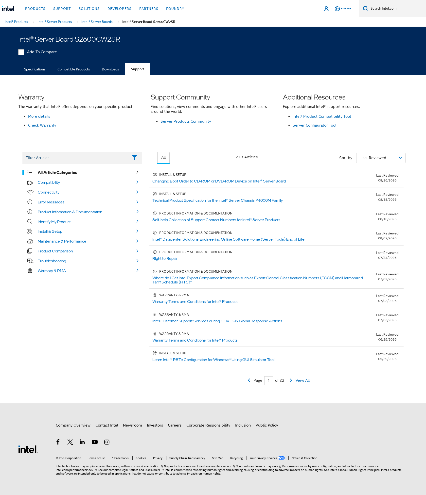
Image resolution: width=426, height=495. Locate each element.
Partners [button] (148, 8)
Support (137, 69)
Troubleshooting (52, 260)
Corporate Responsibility (208, 425)
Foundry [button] (175, 8)
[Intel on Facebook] (58, 442)
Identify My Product (54, 221)
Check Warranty (42, 125)
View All (303, 380)
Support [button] (62, 8)
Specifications (35, 69)
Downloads (110, 69)
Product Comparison (55, 250)
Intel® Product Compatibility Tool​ (322, 116)
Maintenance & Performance (62, 241)
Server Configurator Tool (314, 125)
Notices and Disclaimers (144, 470)
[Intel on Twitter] (70, 442)
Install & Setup (50, 231)
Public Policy (267, 425)
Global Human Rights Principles (359, 470)
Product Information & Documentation (70, 211)
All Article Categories (57, 172)
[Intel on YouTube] (94, 442)
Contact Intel (106, 425)
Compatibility (49, 182)
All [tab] (163, 157)
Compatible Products (73, 69)
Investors (155, 425)
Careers (174, 425)
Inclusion (243, 425)
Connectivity (48, 192)
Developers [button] (119, 8)
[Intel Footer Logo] (28, 448)
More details (39, 116)
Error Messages (51, 201)
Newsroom (132, 425)
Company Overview (73, 425)
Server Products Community (185, 121)
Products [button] (35, 8)
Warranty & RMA (52, 270)
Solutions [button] (89, 8)
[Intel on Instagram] (107, 442)
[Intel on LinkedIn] (82, 442)
